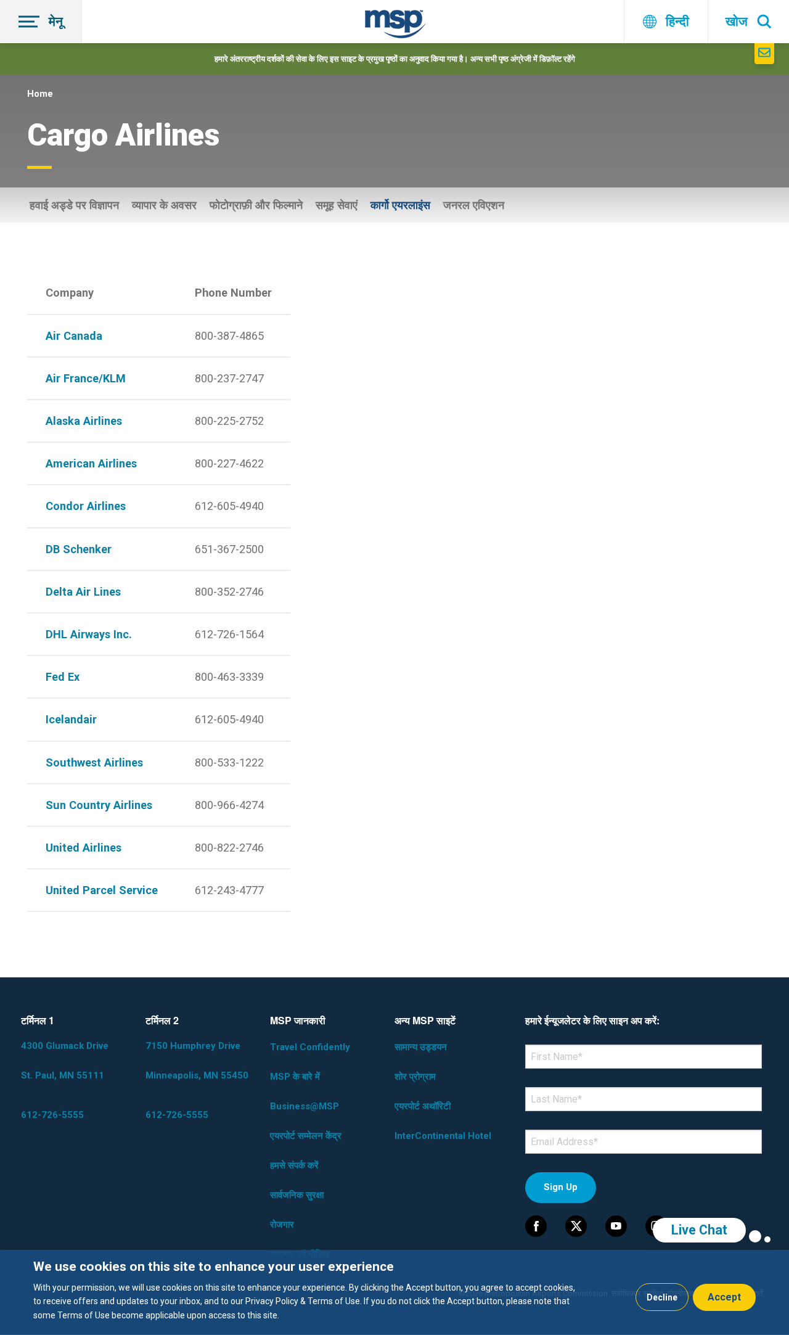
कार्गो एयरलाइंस (400, 205)
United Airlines (83, 847)
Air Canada (74, 335)
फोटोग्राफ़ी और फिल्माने (256, 205)
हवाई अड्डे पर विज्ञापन (74, 205)
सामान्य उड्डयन (420, 1047)
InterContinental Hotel (442, 1135)
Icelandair (71, 719)
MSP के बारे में (295, 1076)
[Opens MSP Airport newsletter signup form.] (764, 53)
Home (40, 93)
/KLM (112, 378)
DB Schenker (79, 549)
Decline (662, 1297)
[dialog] (394, 1292)
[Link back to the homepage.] (395, 26)
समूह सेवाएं (337, 205)
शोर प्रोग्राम (415, 1076)
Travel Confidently (310, 1047)
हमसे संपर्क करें (294, 1165)
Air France (72, 378)
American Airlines (91, 463)
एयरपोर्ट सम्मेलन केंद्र (305, 1135)
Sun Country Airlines (99, 805)
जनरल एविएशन (473, 205)
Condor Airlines (86, 505)
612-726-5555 (52, 1114)
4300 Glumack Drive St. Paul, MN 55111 (64, 1060)
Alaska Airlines (84, 420)
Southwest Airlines (94, 762)
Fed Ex (63, 676)
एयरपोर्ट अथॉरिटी (422, 1106)
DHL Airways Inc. (89, 634)
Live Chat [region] (699, 1230)
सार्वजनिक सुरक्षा (297, 1195)
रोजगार (282, 1224)
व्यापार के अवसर (164, 205)
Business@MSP (304, 1106)
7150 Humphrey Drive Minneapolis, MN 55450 (196, 1060)
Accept (724, 1297)
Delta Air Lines (83, 591)
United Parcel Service (102, 890)
